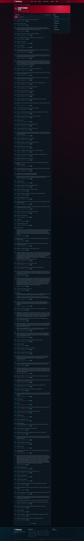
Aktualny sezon (45, 1)
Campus (48, 533)
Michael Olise (47, 530)
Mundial (41, 530)
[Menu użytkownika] (69, 1)
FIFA (41, 533)
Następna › (34, 523)
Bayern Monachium (30, 530)
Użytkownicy (20, 4)
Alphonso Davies (30, 536)
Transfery (35, 530)
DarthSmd (24, 4)
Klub (35, 1)
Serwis (57, 1)
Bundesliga (38, 530)
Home (32, 1)
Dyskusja (27, 39)
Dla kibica (52, 1)
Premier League (44, 533)
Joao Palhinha (34, 533)
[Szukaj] (67, 1)
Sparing (34, 536)
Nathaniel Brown (30, 533)
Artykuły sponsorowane (55, 530)
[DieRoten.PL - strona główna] (18, 1)
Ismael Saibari (38, 533)
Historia (39, 1)
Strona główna (16, 4)
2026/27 (43, 530)
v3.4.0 (14, 534)
